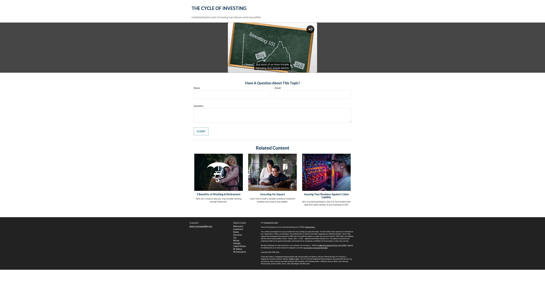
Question (199, 106)
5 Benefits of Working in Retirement (218, 194)
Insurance (237, 234)
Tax (234, 237)
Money (236, 240)
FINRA (291, 259)
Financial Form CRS (271, 222)
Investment (238, 229)
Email (278, 88)
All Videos (237, 248)
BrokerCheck (310, 227)
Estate (236, 231)
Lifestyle (237, 243)
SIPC (297, 259)
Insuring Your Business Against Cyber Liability (326, 196)
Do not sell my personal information (316, 247)
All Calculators (239, 251)
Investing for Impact (272, 194)
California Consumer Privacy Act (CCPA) (332, 245)
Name (197, 88)
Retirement (238, 226)
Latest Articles (239, 246)
